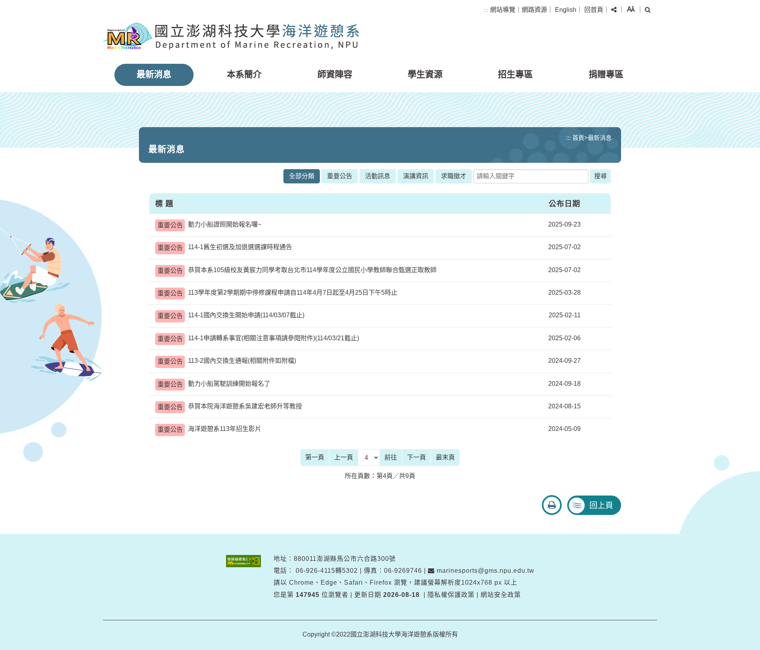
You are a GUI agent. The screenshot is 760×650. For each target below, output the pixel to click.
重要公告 (339, 176)
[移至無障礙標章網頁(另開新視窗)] (243, 561)
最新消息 (154, 74)
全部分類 (301, 176)
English (565, 9)
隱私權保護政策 (451, 594)
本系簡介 (244, 74)
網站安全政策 (501, 594)
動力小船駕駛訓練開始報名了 (214, 384)
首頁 (578, 137)
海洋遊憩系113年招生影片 (209, 429)
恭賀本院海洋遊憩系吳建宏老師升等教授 (230, 406)
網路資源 (534, 9)
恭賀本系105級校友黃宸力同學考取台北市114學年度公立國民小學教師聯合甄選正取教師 (297, 270)
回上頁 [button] (601, 505)
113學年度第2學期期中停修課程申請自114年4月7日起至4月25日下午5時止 (277, 293)
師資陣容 (334, 74)
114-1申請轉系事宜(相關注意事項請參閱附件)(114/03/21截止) (258, 338)
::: (486, 10)
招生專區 (515, 74)
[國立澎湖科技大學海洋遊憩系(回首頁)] (231, 36)
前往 (390, 457)
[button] (614, 10)
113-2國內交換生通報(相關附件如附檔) (227, 361)
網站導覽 (502, 9)
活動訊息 (377, 176)
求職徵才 (453, 176)
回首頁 (593, 9)
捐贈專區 (606, 74)
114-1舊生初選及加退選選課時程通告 (225, 247)
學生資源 (425, 74)
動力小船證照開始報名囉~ (209, 225)
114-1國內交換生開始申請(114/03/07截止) (231, 315)
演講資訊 (415, 176)
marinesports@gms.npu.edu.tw (484, 570)
